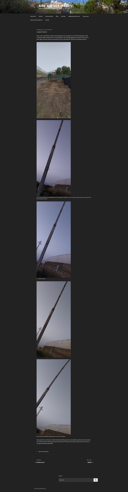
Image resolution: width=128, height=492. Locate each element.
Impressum (86, 16)
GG (51, 29)
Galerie (41, 16)
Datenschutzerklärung (36, 20)
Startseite (33, 16)
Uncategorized (44, 451)
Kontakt (63, 16)
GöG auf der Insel (54, 6)
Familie (47, 20)
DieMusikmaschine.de (74, 16)
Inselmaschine (49, 16)
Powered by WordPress (40, 488)
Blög (57, 16)
